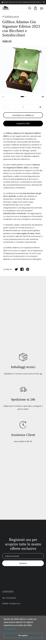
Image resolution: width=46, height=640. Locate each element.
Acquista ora (23, 123)
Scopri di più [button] (9, 629)
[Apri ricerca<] (29, 8)
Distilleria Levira (11, 16)
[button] (42, 96)
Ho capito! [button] (23, 635)
